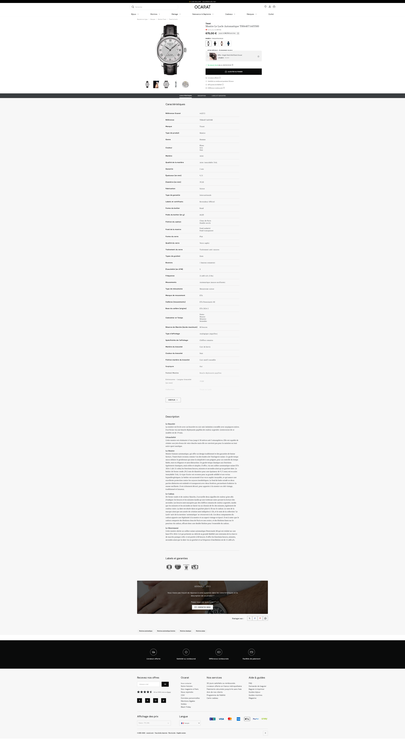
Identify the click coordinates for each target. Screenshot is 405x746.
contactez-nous (204, 607)
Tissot (208, 23)
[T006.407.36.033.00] (221, 43)
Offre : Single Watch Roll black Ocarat (230, 56)
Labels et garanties (219, 96)
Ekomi (169, 692)
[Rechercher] (132, 7)
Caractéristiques (185, 96)
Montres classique (185, 631)
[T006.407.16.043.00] (228, 43)
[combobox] (190, 723)
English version (181, 733)
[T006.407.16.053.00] (215, 43)
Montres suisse (200, 631)
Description (202, 96)
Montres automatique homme (166, 631)
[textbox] (189, 723)
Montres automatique (145, 631)
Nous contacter (186, 683)
